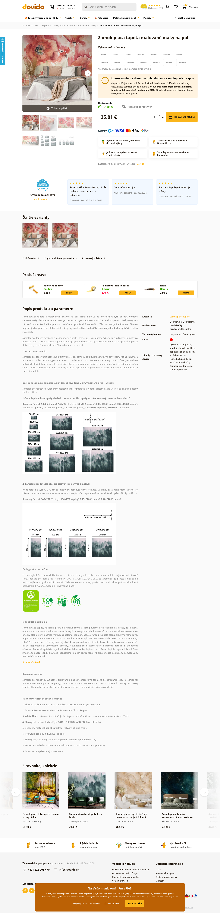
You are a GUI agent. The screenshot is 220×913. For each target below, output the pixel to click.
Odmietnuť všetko (112, 903)
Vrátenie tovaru (120, 880)
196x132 (140, 54)
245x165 (166, 54)
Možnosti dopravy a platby (125, 877)
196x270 (153, 54)
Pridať (69, 293)
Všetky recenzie (42, 199)
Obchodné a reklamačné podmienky (130, 869)
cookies (55, 896)
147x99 (114, 54)
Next (88, 73)
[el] (195, 895)
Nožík (163, 285)
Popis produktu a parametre (59, 258)
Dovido (140, 163)
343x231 (130, 62)
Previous (15, 792)
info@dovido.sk (68, 869)
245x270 (179, 54)
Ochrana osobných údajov (125, 873)
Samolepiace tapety (86, 25)
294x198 (104, 62)
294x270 (117, 62)
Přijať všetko (135, 903)
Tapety (45, 25)
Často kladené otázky (166, 877)
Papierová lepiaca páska (115, 285)
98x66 (103, 54)
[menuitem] (42, 18)
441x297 (156, 62)
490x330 (169, 62)
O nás (158, 869)
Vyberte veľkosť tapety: (112, 47)
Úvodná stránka (30, 25)
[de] (187, 895)
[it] (191, 895)
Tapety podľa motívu (62, 25)
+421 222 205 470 (38, 869)
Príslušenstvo (29, 258)
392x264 (143, 62)
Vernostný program (165, 873)
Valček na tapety (53, 285)
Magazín (160, 880)
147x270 (127, 54)
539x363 (182, 62)
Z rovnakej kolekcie (92, 258)
